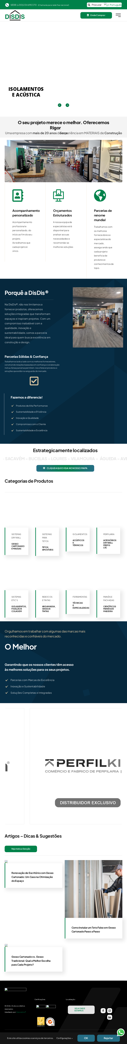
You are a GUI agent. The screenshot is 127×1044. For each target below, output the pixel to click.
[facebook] (103, 1010)
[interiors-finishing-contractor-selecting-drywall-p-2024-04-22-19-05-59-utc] (94, 861)
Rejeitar (108, 1038)
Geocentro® (21, 1012)
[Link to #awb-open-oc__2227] (118, 15)
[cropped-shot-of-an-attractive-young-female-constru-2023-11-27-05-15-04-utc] (6, 945)
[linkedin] (109, 1017)
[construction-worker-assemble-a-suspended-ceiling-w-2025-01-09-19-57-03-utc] (6, 861)
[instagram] (109, 1010)
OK (86, 1038)
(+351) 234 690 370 (27, 4)
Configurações (64, 1038)
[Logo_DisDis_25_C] (15, 11)
